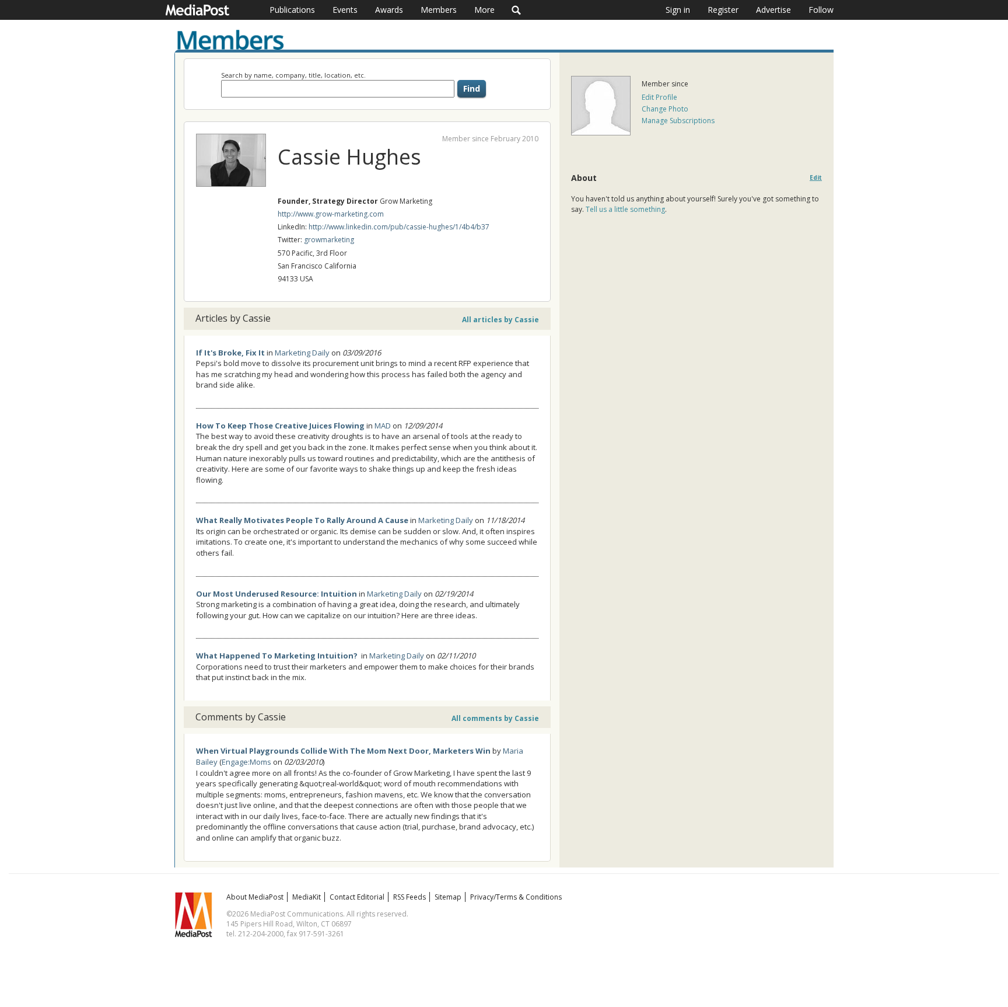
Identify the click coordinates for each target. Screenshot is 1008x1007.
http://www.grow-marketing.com (331, 214)
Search (516, 10)
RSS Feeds (409, 897)
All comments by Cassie (495, 718)
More (484, 9)
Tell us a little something (625, 209)
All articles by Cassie (500, 319)
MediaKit (306, 897)
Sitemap (448, 897)
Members (439, 9)
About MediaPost (255, 897)
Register (723, 9)
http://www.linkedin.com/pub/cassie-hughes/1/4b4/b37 (399, 227)
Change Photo (665, 109)
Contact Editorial (357, 897)
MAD (382, 425)
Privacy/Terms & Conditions (516, 897)
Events (345, 9)
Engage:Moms (246, 762)
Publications (292, 9)
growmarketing (329, 240)
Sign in (678, 9)
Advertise (773, 9)
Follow (821, 9)
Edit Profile (659, 97)
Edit (816, 178)
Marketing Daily (302, 352)
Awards (389, 9)
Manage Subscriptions (678, 121)
